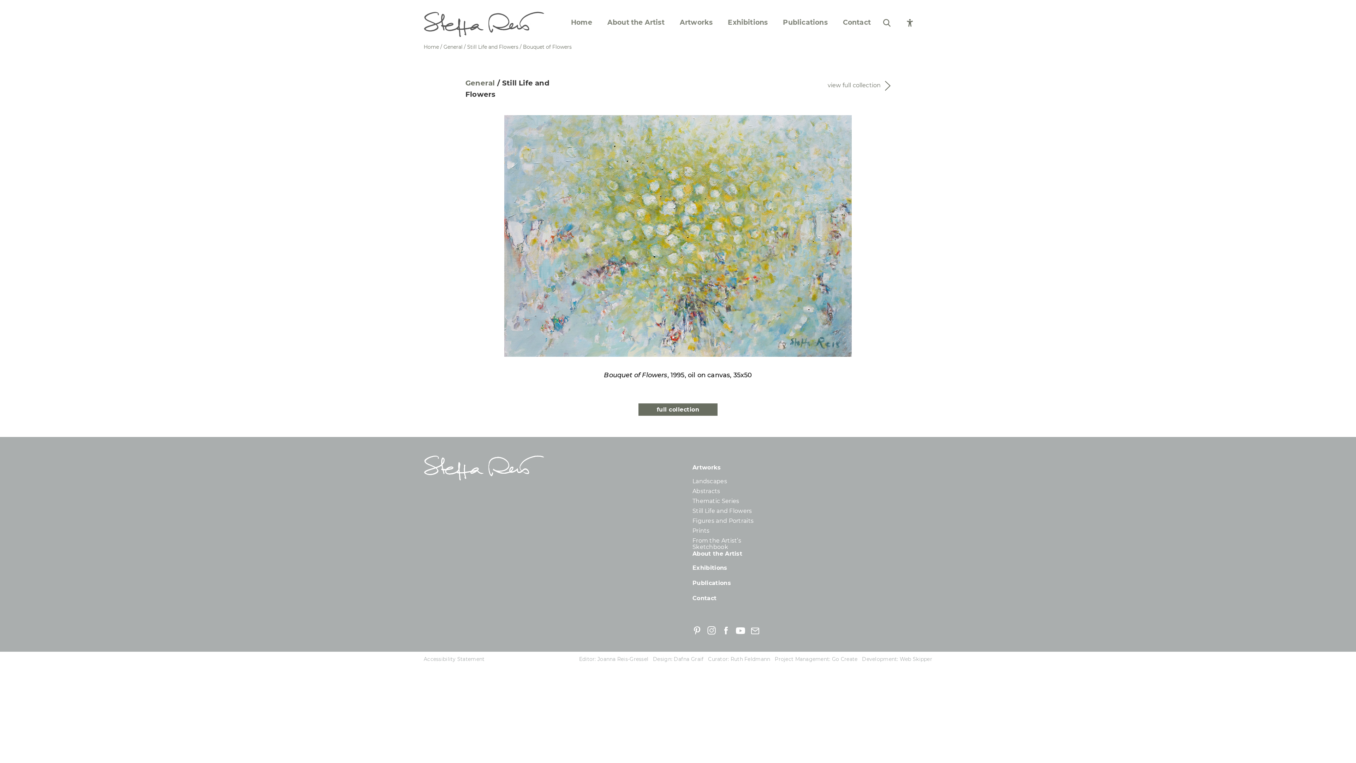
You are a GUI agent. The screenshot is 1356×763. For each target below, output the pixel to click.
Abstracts (706, 491)
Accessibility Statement (454, 659)
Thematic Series (715, 501)
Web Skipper (916, 659)
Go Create (845, 659)
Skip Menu (22, 7)
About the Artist (636, 22)
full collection (678, 409)
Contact (857, 22)
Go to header (449, 444)
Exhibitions (748, 22)
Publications (805, 22)
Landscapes (709, 481)
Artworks (696, 22)
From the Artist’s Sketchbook (716, 543)
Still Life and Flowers (722, 511)
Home (581, 22)
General (480, 83)
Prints (701, 530)
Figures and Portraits (723, 520)
